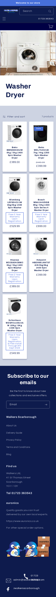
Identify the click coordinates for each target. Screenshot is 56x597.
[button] (4, 18)
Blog (8, 454)
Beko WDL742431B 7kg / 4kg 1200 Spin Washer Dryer (41, 152)
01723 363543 (34, 577)
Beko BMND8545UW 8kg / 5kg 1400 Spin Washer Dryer (15, 152)
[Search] (49, 11)
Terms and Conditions (18, 447)
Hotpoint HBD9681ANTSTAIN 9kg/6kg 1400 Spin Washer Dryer (41, 265)
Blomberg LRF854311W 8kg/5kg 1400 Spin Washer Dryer (14, 205)
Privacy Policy (13, 440)
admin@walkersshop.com (16, 580)
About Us (11, 425)
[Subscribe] (46, 404)
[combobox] (36, 11)
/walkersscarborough (16, 588)
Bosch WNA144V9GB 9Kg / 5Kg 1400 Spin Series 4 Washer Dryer (41, 205)
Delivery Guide (14, 433)
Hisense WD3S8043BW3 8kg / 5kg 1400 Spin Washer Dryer (14, 265)
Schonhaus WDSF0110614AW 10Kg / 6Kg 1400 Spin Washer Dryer (14, 325)
